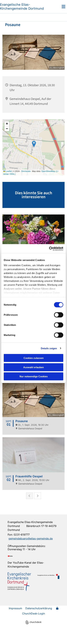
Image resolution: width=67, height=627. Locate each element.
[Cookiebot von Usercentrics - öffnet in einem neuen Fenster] (49, 248)
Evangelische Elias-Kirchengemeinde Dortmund (22, 6)
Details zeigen (49, 348)
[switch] (58, 314)
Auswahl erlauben (33, 367)
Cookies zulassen (34, 358)
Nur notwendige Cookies (34, 376)
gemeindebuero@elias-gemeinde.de (30, 538)
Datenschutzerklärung (38, 608)
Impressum (15, 608)
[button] (58, 6)
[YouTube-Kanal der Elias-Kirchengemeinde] (33, 556)
